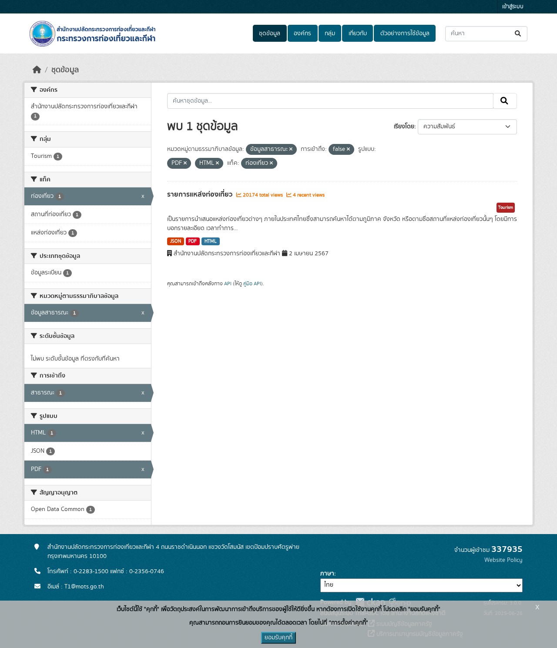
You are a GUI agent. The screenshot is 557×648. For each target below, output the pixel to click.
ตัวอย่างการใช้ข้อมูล (404, 33)
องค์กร (302, 33)
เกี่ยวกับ (358, 33)
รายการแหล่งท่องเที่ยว (200, 194)
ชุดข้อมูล (269, 33)
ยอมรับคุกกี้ (278, 637)
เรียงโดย (404, 126)
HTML (211, 241)
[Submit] (518, 33)
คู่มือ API (252, 283)
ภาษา (327, 573)
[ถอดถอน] (290, 149)
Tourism (505, 207)
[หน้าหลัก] (37, 70)
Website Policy (503, 560)
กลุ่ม (330, 33)
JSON (175, 241)
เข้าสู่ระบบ (512, 7)
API (228, 283)
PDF (192, 241)
